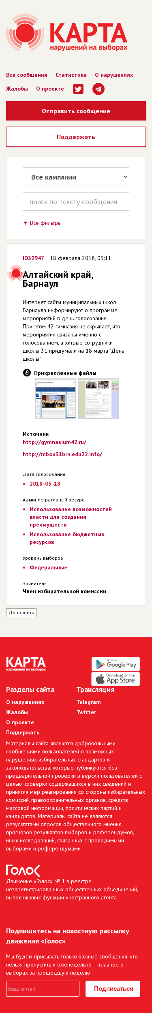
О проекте (50, 88)
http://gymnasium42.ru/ (54, 442)
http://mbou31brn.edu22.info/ (62, 454)
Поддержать (76, 137)
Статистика (71, 74)
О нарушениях (114, 74)
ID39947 (33, 258)
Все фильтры (46, 222)
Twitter (86, 712)
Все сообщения (26, 74)
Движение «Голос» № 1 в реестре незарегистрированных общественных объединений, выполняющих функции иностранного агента (72, 889)
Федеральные (48, 567)
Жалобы (17, 88)
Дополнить (21, 612)
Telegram (88, 702)
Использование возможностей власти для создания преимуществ (71, 516)
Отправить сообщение (76, 111)
